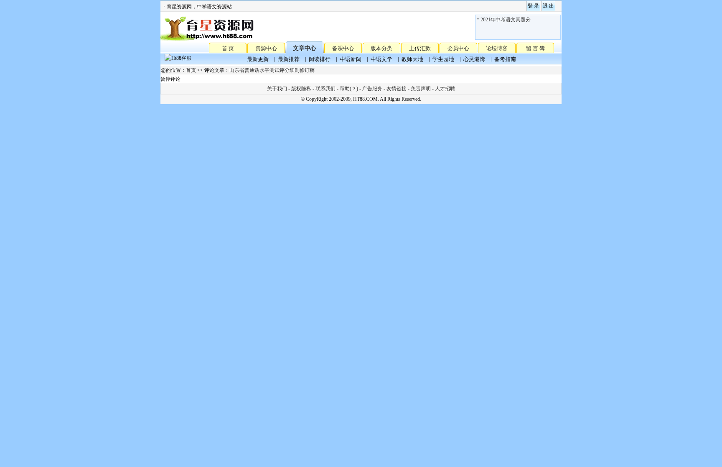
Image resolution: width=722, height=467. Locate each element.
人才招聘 (445, 89)
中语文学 (381, 59)
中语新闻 (350, 59)
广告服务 (372, 89)
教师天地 (412, 59)
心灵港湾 (474, 59)
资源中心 (266, 48)
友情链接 (396, 89)
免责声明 (421, 89)
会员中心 (458, 48)
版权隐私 (301, 89)
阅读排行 (319, 59)
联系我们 (325, 89)
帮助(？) (349, 89)
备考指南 (505, 59)
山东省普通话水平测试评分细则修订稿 (272, 70)
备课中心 (343, 48)
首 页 (228, 48)
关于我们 (277, 89)
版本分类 (381, 48)
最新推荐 (289, 59)
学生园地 (443, 59)
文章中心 (304, 48)
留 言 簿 (535, 48)
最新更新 (258, 59)
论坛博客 (497, 48)
